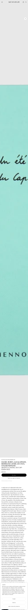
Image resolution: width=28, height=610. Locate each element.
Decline (14, 602)
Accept (14, 598)
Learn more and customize (14, 606)
